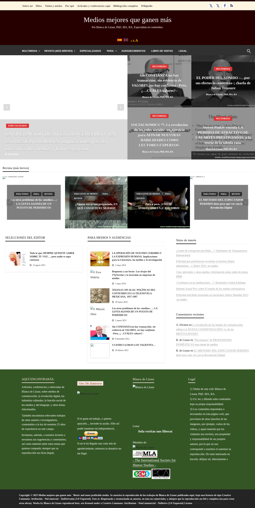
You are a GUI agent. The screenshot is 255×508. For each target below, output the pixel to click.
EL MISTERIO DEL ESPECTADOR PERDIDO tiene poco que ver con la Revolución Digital (221, 204)
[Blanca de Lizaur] (88, 393)
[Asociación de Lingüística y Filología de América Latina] (143, 447)
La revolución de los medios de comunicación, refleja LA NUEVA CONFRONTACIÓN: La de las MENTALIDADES (209, 329)
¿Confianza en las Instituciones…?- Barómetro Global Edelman (211, 282)
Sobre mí (27, 5)
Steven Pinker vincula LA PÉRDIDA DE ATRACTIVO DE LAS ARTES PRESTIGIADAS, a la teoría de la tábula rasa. (223, 135)
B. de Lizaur (11, 154)
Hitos (39, 5)
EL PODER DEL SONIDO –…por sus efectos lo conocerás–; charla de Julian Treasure (223, 83)
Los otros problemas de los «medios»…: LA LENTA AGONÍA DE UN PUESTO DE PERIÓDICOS (34, 204)
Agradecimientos (133, 50)
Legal (183, 50)
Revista (48, 194)
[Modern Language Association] (145, 453)
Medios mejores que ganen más (128, 20)
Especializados (90, 50)
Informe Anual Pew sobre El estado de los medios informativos (210, 288)
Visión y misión (53, 5)
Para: (110, 50)
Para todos (22, 194)
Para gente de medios (85, 194)
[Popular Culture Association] (161, 473)
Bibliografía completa (125, 5)
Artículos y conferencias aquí (93, 5)
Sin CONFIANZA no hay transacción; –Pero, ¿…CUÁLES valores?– (159, 83)
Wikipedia (146, 5)
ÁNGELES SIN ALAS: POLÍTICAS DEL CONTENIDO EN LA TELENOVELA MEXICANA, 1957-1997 (133, 293)
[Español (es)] (119, 39)
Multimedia (29, 50)
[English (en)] (126, 39)
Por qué (69, 5)
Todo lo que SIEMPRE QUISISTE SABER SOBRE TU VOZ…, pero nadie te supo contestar (52, 256)
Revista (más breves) (58, 50)
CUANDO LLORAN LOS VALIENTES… (134, 345)
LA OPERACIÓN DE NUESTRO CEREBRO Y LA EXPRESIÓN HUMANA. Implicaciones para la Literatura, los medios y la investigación (60, 141)
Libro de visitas (162, 50)
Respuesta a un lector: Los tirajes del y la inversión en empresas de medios (133, 275)
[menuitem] (30, 51)
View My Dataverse (90, 383)
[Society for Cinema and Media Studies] (142, 473)
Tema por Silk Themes (207, 503)
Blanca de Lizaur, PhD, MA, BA (157, 97)
